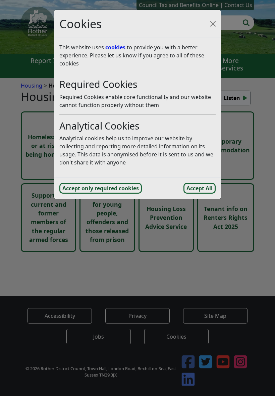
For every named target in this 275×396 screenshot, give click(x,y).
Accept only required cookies (100, 188)
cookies (115, 47)
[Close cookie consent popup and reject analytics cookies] (213, 23)
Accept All (199, 188)
